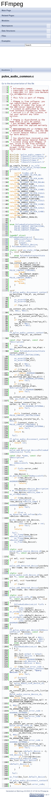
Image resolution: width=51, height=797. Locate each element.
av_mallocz (15, 476)
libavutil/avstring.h (32, 158)
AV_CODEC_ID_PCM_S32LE (32, 200)
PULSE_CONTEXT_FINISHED (26, 230)
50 (5, 230)
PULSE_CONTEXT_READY (25, 228)
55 (5, 241)
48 (5, 226)
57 (5, 245)
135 (5, 448)
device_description (38, 489)
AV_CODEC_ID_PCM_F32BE (32, 197)
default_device (29, 245)
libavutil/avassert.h (32, 162)
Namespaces (7, 26)
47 (5, 224)
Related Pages (8, 16)
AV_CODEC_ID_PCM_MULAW (32, 182)
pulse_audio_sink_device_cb (24, 575)
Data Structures (8, 31)
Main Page (6, 10)
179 (5, 573)
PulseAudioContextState (27, 224)
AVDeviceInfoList (23, 239)
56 (5, 243)
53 (5, 235)
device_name (34, 492)
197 (5, 628)
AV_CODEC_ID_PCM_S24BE (32, 212)
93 (5, 331)
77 (5, 290)
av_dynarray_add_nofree (22, 514)
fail (27, 380)
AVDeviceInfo (21, 463)
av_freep (18, 535)
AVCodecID (15, 169)
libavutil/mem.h (29, 160)
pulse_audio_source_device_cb (25, 551)
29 (5, 166)
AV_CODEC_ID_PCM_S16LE (32, 186)
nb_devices (30, 661)
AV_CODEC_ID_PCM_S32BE (32, 204)
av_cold (35, 166)
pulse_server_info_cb (21, 597)
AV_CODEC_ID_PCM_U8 (30, 175)
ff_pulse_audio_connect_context (27, 333)
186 (5, 595)
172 (5, 549)
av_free (18, 542)
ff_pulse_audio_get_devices (24, 630)
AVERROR (31, 373)
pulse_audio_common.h (32, 155)
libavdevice (6, 70)
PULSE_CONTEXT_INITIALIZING (29, 226)
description (17, 342)
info (28, 452)
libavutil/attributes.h (33, 156)
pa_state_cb (29, 250)
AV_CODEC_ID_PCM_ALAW (31, 178)
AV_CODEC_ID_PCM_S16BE (32, 189)
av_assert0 (20, 300)
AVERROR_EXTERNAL (35, 379)
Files (4, 36)
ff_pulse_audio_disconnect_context (28, 292)
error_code (24, 241)
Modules (5, 21)
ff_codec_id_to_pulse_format (25, 167)
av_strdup (17, 490)
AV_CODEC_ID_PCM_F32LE (32, 193)
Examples (6, 41)
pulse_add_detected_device (24, 450)
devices (39, 239)
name (25, 456)
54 (5, 239)
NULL (17, 311)
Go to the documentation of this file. (18, 83)
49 (5, 228)
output (22, 243)
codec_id (25, 169)
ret (20, 345)
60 (5, 250)
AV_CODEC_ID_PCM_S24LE (32, 208)
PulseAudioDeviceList (21, 237)
